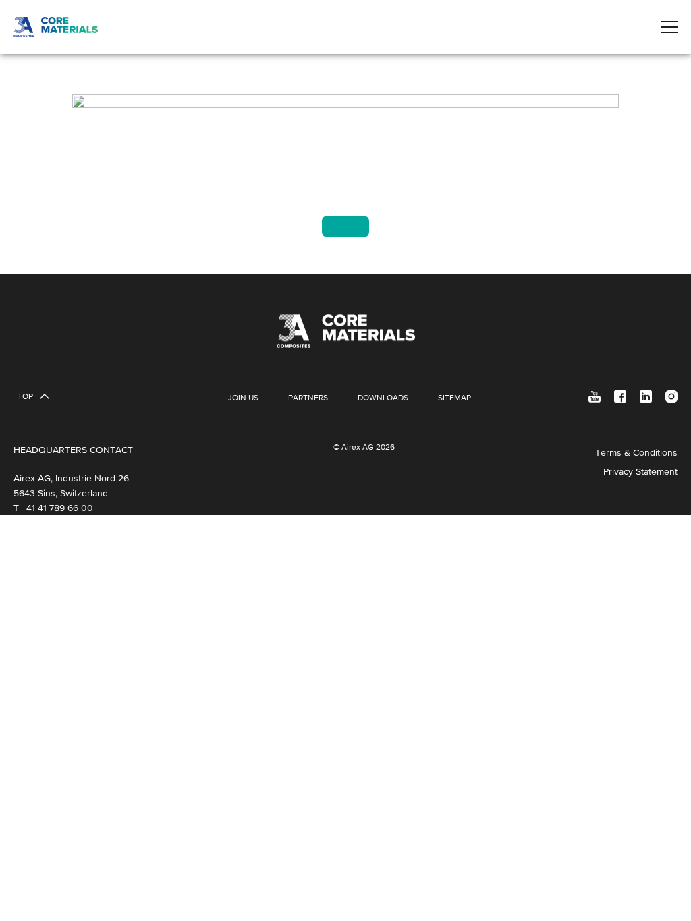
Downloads (383, 398)
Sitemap (454, 398)
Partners (308, 398)
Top (25, 396)
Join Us (243, 398)
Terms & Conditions (636, 452)
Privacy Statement (640, 471)
